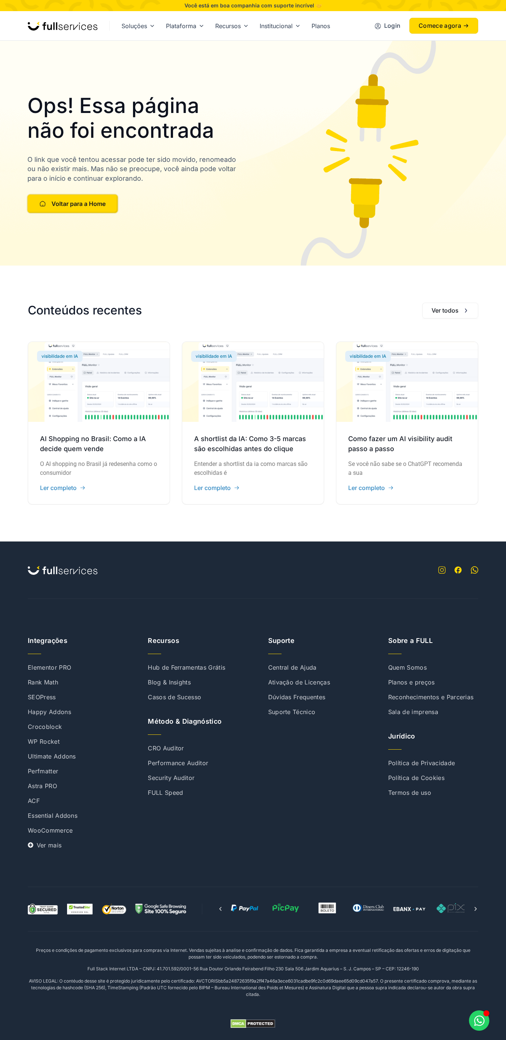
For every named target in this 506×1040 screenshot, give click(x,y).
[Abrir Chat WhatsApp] (479, 1020)
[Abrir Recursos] (246, 25)
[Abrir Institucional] (298, 25)
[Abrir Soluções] (152, 25)
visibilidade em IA (59, 356)
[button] (220, 908)
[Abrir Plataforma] (201, 25)
